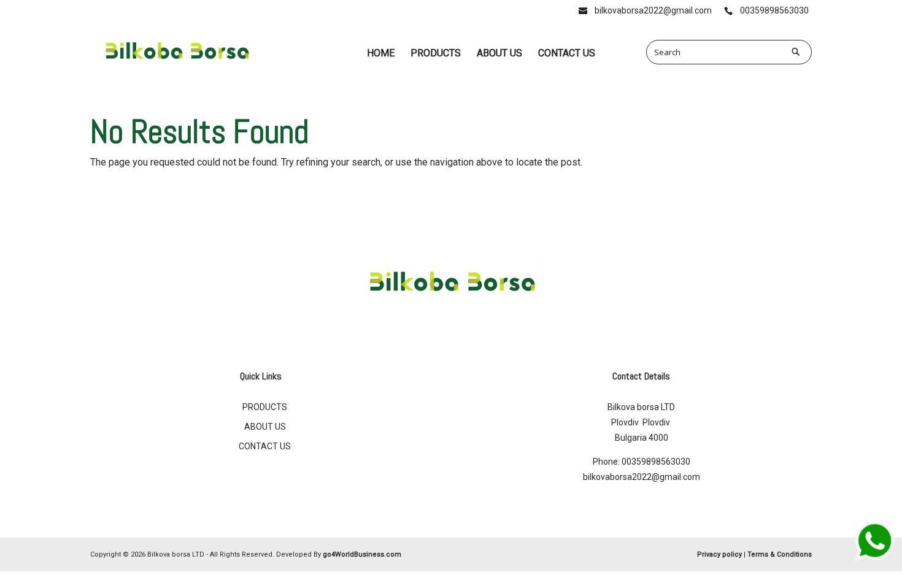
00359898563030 (656, 461)
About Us (499, 53)
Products (436, 53)
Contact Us (566, 53)
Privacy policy (719, 554)
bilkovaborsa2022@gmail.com (641, 477)
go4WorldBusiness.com (362, 554)
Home (381, 53)
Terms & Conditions (779, 554)
